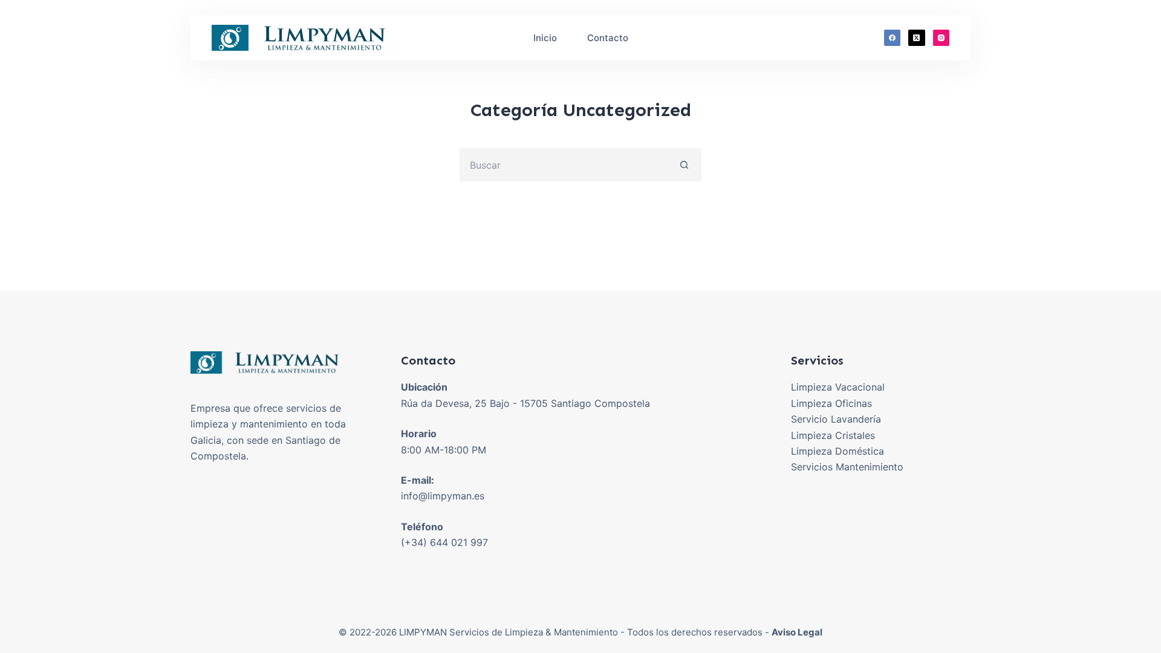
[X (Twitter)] (916, 38)
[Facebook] (892, 38)
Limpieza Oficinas (831, 403)
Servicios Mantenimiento (847, 467)
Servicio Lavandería (836, 419)
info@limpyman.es (442, 496)
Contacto (607, 38)
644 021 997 (459, 542)
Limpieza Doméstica (837, 451)
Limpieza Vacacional (838, 387)
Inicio (545, 38)
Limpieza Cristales (833, 435)
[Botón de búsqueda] (684, 164)
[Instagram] (941, 38)
